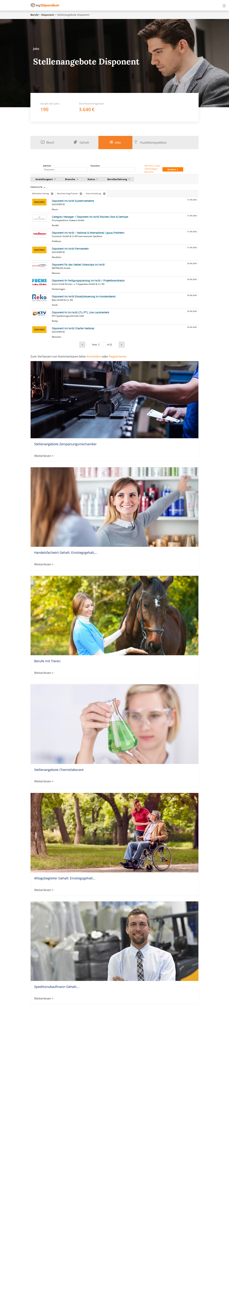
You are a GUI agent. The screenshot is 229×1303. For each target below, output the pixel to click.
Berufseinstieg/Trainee (69, 193)
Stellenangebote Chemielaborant (59, 770)
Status (91, 179)
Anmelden (93, 356)
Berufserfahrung (117, 179)
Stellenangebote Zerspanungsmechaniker (65, 444)
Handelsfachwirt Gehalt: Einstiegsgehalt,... (65, 552)
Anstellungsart (44, 179)
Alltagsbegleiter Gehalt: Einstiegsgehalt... (64, 878)
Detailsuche (36, 187)
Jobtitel (47, 165)
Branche (70, 179)
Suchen (172, 169)
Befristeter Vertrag (42, 193)
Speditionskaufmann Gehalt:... (57, 987)
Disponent (47, 14)
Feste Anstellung (95, 193)
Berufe (34, 14)
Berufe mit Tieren (47, 661)
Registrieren (117, 356)
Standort (95, 165)
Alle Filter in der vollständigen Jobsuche (152, 168)
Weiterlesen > (44, 456)
